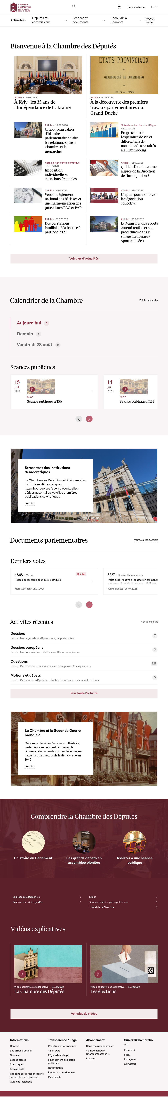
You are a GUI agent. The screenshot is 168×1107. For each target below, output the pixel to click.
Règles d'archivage (58, 1055)
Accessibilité (17, 1069)
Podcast (90, 1058)
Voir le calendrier (148, 300)
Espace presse (18, 1059)
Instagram (130, 1059)
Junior (92, 897)
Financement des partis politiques (108, 902)
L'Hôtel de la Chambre (101, 907)
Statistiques (17, 1064)
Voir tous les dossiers (146, 540)
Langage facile (136, 7)
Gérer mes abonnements (100, 1046)
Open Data (54, 1050)
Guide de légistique (21, 1081)
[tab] (46, 323)
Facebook (129, 1050)
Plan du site (54, 1077)
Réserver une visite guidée (27, 902)
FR (152, 7)
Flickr (127, 1054)
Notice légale (55, 1067)
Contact (14, 1046)
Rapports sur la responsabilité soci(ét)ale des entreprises (27, 1075)
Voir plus (30, 503)
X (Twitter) (130, 1064)
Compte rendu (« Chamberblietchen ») (98, 1052)
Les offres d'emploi (21, 1050)
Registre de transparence (62, 1046)
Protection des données (61, 1072)
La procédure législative (26, 897)
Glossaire (15, 1055)
